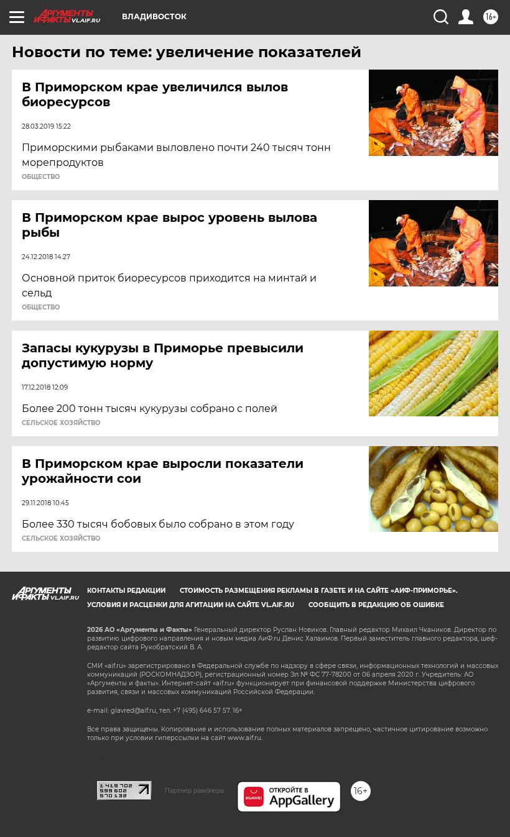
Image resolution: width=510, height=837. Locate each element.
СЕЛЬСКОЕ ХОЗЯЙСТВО (61, 423)
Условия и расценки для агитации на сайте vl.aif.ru (190, 605)
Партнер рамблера (194, 790)
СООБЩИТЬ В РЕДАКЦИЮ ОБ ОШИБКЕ (376, 605)
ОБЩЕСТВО (41, 177)
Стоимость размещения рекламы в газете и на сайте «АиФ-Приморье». (319, 591)
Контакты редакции (126, 591)
